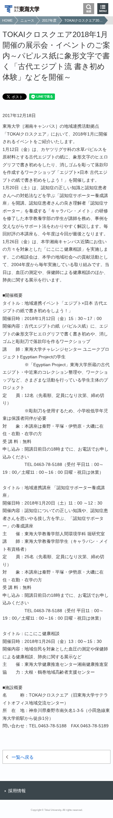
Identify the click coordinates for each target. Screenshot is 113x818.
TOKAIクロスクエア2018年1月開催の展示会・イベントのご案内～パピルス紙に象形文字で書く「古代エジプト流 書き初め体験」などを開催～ (83, 20)
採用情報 (17, 790)
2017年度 (49, 20)
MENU (103, 11)
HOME (7, 20)
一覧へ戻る (23, 757)
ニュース (27, 20)
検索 (88, 11)
